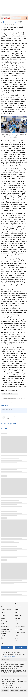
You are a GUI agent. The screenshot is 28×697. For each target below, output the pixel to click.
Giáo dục (3, 612)
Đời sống (3, 615)
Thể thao (17, 609)
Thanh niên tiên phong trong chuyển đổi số (14, 398)
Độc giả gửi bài (14, 690)
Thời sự (3, 606)
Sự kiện (21, 647)
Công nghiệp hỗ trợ (19, 626)
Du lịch (16, 621)
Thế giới (17, 612)
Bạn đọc (17, 624)
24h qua (3, 643)
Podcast (17, 641)
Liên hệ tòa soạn (5, 659)
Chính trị (17, 604)
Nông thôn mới (18, 629)
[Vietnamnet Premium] (4, 604)
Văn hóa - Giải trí (19, 615)
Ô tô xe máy (4, 621)
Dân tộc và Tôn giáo (6, 609)
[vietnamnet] (7, 18)
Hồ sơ (16, 635)
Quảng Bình (11, 402)
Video (16, 638)
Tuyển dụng (23, 690)
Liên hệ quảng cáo (6, 676)
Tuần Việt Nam (5, 626)
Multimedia (4, 641)
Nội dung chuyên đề (20, 632)
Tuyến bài (7, 647)
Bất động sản (4, 624)
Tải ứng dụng (5, 690)
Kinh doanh (18, 606)
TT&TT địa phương (20, 22)
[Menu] (2, 18)
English (3, 635)
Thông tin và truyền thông (8, 22)
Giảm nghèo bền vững (6, 629)
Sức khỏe (3, 618)
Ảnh (2, 638)
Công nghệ (17, 618)
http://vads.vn (8, 685)
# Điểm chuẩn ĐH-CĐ (15, 18)
